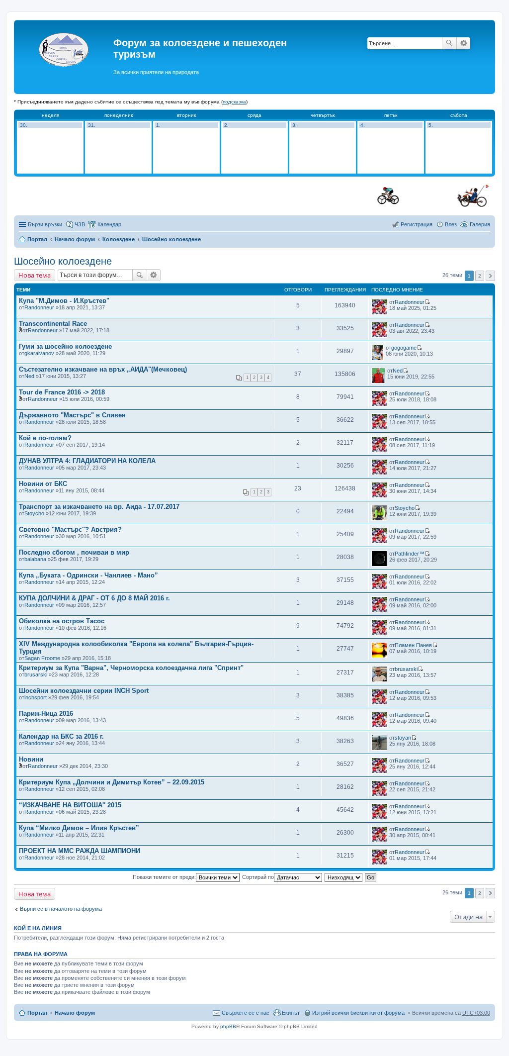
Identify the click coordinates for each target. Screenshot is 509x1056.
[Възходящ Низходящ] (344, 877)
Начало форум (75, 239)
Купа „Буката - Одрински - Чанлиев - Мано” (88, 575)
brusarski (35, 674)
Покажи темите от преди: (164, 877)
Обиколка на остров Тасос (61, 621)
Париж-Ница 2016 (46, 713)
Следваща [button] (490, 276)
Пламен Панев (413, 645)
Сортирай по (258, 877)
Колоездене (118, 239)
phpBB (228, 1026)
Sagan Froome (42, 658)
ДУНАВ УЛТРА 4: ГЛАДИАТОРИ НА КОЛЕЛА (87, 461)
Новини (31, 759)
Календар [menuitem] (109, 224)
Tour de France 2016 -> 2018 (62, 392)
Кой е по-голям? (45, 438)
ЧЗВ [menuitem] (80, 224)
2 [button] (479, 276)
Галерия (480, 224)
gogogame (404, 348)
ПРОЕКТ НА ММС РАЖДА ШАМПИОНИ (79, 851)
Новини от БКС (43, 483)
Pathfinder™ (409, 554)
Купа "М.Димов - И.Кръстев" (64, 300)
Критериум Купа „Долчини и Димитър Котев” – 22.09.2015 (111, 782)
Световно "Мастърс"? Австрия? (70, 529)
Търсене (449, 43)
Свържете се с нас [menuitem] (245, 1013)
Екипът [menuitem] (291, 1013)
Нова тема (34, 275)
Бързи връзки (45, 224)
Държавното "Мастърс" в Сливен (72, 415)
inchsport (35, 697)
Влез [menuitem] (451, 224)
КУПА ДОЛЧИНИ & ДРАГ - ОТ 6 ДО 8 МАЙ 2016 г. (94, 598)
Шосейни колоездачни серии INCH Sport (84, 690)
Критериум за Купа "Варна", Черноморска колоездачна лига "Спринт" (131, 668)
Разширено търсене (463, 43)
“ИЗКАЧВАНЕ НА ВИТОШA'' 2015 (70, 805)
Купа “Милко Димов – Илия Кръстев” (79, 828)
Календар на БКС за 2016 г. (61, 736)
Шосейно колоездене (171, 239)
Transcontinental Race (53, 323)
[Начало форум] (64, 57)
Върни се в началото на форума (61, 909)
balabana (35, 559)
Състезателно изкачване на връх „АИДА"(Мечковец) (103, 369)
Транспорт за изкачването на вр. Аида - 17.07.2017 (99, 506)
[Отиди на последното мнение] (427, 302)
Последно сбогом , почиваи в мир (74, 552)
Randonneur (39, 307)
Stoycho (34, 513)
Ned (29, 376)
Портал (37, 239)
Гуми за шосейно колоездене (65, 346)
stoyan (403, 738)
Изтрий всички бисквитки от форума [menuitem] (358, 1013)
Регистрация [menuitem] (416, 224)
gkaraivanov (39, 353)
